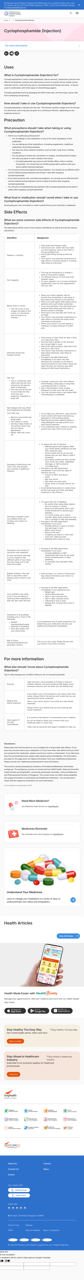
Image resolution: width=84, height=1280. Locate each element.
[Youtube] (13, 1208)
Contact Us (13, 1169)
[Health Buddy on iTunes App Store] (15, 1011)
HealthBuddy (53, 806)
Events (11, 1175)
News (46, 1169)
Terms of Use (13, 1225)
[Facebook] (9, 1208)
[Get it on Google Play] (38, 1011)
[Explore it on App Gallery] (62, 1011)
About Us (12, 1163)
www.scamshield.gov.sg (16, 7)
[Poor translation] (7, 1260)
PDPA (10, 1230)
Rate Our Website (33, 1230)
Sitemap (29, 1225)
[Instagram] (17, 1208)
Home (6, 20)
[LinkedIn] (21, 1208)
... (11, 20)
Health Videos (21, 1195)
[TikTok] (25, 1208)
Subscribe (13, 1074)
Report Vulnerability (51, 1230)
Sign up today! (15, 1041)
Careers (47, 1163)
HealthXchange (21, 1190)
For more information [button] (16, 45)
